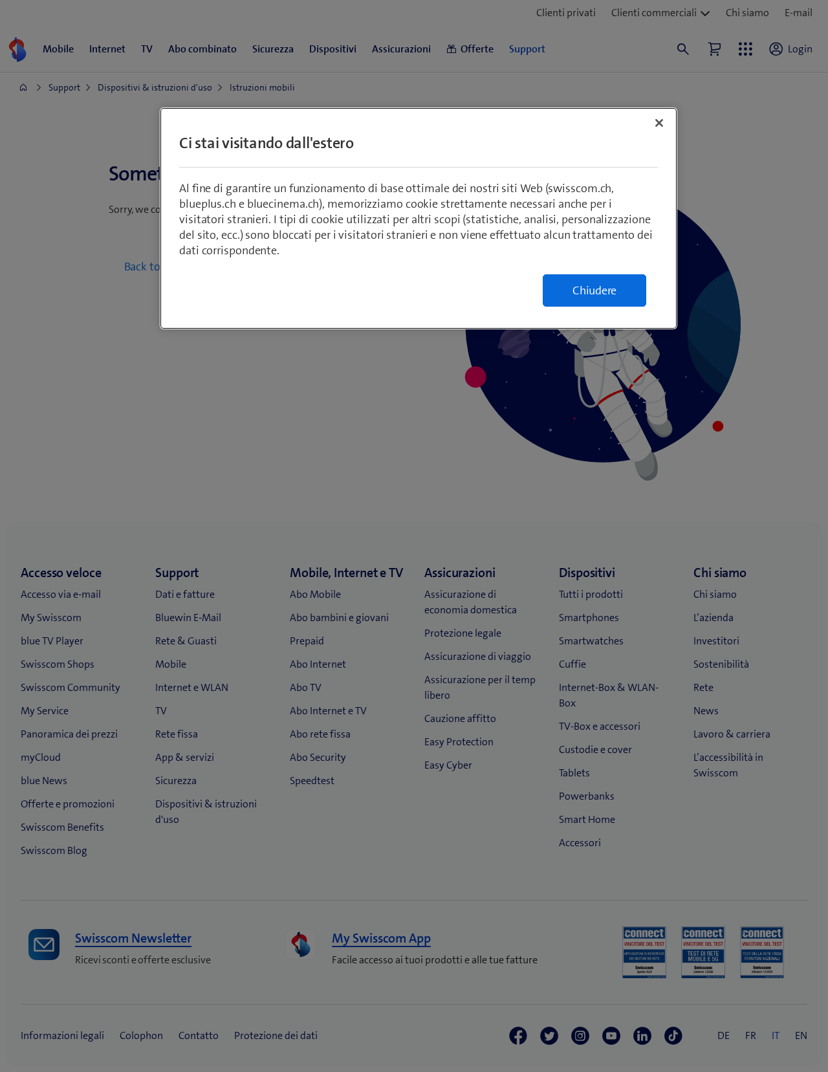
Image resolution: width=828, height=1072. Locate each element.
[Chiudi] (659, 123)
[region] (418, 218)
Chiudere (594, 290)
